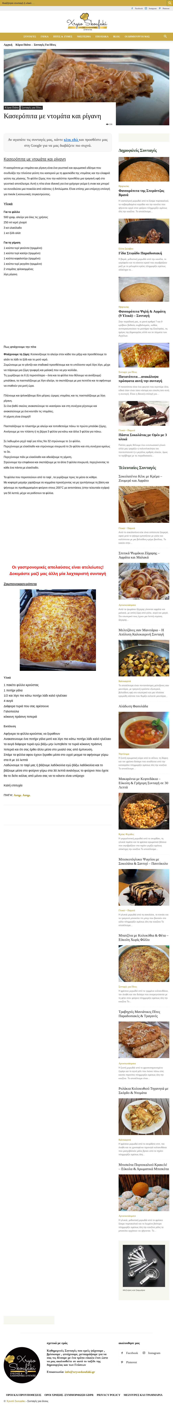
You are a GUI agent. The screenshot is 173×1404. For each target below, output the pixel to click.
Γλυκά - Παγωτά (127, 430)
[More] (85, 818)
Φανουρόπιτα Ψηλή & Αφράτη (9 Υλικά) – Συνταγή (142, 313)
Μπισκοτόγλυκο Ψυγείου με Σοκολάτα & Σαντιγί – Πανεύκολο (143, 861)
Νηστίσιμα (124, 754)
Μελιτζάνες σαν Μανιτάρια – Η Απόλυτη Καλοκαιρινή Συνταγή (141, 632)
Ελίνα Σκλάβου (126, 248)
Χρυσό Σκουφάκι (15, 1401)
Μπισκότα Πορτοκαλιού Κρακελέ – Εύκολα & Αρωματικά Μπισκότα (144, 1167)
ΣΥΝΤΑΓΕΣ (29, 36)
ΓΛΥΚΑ (44, 36)
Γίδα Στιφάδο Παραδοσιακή (140, 253)
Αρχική (8, 44)
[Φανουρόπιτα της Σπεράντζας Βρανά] (144, 169)
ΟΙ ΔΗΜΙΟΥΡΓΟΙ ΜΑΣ (137, 36)
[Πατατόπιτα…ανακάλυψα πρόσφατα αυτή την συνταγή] (144, 355)
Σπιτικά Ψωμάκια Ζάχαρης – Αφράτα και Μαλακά (139, 555)
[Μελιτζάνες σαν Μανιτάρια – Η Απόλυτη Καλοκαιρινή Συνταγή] (144, 658)
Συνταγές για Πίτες (31, 107)
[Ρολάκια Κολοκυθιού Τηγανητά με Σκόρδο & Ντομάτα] (144, 1116)
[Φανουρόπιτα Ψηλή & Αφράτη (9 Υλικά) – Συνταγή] (144, 289)
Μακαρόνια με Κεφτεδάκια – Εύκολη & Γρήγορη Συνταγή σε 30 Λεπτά (143, 783)
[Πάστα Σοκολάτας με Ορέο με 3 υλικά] (144, 413)
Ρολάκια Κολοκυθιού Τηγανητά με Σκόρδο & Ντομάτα (143, 1091)
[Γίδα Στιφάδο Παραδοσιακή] (144, 231)
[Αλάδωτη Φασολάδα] (144, 730)
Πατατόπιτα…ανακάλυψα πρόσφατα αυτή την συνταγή (140, 379)
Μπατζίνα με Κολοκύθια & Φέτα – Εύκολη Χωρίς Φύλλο (143, 937)
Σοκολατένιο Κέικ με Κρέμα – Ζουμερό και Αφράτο (140, 478)
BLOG (116, 36)
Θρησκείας (124, 186)
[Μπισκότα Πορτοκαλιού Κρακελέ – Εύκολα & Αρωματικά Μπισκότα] (144, 1192)
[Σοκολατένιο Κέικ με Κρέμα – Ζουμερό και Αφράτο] (144, 504)
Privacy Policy (108, 1395)
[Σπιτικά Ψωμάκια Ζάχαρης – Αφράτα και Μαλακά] (144, 581)
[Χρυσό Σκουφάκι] (86, 22)
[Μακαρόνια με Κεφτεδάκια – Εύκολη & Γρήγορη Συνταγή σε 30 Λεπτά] (144, 811)
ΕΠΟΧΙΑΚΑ (101, 36)
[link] (22, 795)
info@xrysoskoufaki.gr (80, 1372)
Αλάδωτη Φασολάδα (133, 706)
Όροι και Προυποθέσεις (23, 1395)
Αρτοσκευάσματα (127, 605)
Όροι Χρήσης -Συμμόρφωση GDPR (69, 1395)
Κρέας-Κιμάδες (126, 834)
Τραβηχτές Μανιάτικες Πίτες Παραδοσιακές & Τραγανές (139, 1014)
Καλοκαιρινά (125, 681)
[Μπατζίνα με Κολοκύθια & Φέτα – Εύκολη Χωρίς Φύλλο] (144, 963)
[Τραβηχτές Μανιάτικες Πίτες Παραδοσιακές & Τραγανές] (144, 1040)
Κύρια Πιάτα (23, 44)
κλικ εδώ (71, 139)
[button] (165, 36)
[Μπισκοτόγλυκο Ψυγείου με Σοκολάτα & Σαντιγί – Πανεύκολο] (144, 887)
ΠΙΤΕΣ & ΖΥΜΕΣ (62, 36)
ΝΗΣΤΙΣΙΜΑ (84, 36)
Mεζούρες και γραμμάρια (143, 1395)
